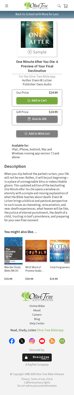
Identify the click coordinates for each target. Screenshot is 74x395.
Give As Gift (39, 119)
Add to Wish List (39, 134)
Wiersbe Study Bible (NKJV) (12, 269)
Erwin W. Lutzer (42, 80)
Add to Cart (39, 100)
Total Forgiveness (60, 267)
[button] (59, 6)
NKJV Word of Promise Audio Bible (33, 270)
